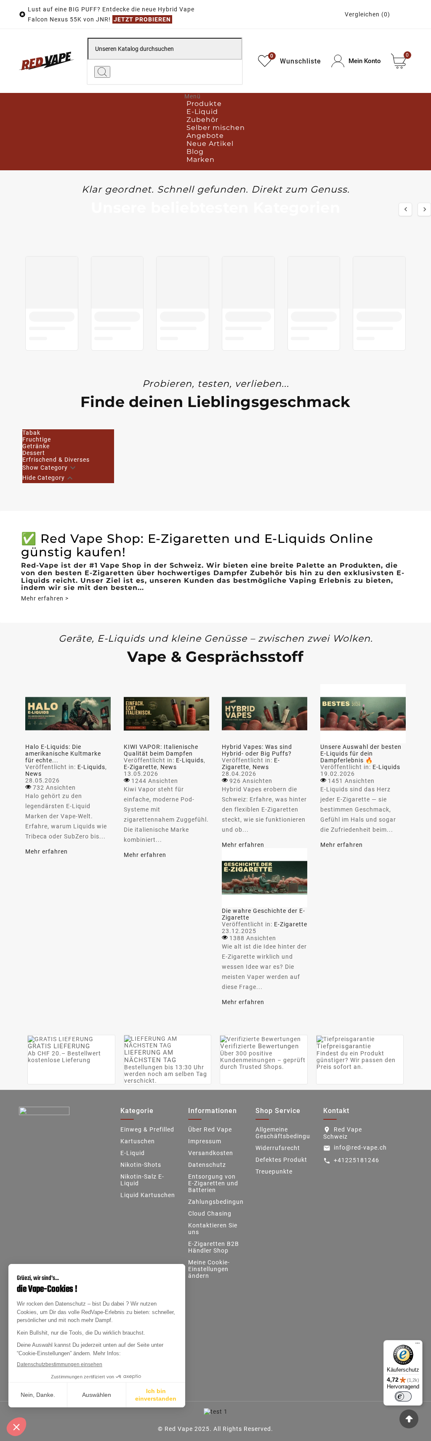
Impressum (204, 1141)
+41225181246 (356, 1160)
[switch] (403, 1396)
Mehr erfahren (46, 851)
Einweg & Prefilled (147, 1129)
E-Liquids (91, 767)
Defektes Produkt (281, 1159)
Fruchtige (36, 439)
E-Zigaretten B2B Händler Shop (213, 1247)
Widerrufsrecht (277, 1148)
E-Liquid (132, 1153)
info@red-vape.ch (360, 1147)
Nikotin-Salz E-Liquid (142, 1180)
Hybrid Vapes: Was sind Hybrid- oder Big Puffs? (257, 750)
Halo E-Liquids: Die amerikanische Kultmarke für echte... (63, 753)
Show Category (45, 467)
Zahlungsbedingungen (221, 1201)
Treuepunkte (274, 1171)
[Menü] (417, 1345)
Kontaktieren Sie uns (212, 1228)
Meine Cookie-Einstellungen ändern (209, 1269)
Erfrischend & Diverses (56, 459)
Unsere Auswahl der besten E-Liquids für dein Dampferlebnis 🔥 (361, 753)
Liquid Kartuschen (147, 1195)
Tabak (31, 432)
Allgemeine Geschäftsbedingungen (290, 1133)
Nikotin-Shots (140, 1164)
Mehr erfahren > (45, 598)
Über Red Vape (210, 1129)
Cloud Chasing (209, 1213)
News (33, 773)
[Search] (102, 72)
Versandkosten (210, 1153)
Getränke (36, 446)
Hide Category (43, 477)
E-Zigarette (140, 767)
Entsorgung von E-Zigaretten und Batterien (213, 1183)
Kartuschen (137, 1141)
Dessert (33, 452)
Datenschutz (207, 1164)
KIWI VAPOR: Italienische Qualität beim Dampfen (161, 750)
